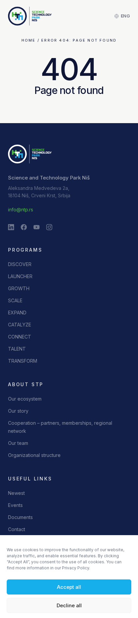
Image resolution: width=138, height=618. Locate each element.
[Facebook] (24, 227)
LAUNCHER (20, 276)
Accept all (69, 587)
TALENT (17, 349)
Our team (18, 443)
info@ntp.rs (20, 209)
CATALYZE (19, 324)
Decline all (69, 605)
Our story (18, 411)
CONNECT (19, 337)
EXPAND (17, 312)
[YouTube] (36, 227)
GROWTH (18, 288)
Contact (16, 529)
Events (15, 505)
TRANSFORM (22, 361)
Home (28, 40)
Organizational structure (34, 455)
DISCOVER (19, 264)
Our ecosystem (25, 399)
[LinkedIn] (11, 227)
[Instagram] (49, 227)
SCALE (15, 300)
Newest (16, 493)
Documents (20, 517)
